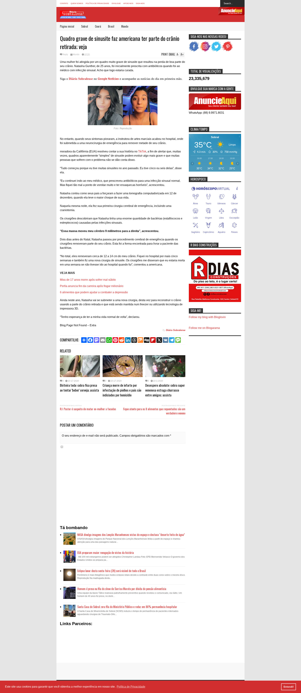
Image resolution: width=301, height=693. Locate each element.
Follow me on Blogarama (204, 327)
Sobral (84, 26)
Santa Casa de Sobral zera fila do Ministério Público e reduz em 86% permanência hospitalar (127, 607)
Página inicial (67, 26)
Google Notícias (108, 78)
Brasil (111, 26)
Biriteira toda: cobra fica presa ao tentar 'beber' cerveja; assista (79, 387)
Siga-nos (140, 3)
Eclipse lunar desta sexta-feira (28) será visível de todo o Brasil (111, 571)
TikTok (142, 151)
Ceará (98, 26)
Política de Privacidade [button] (131, 686)
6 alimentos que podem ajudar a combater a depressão (94, 292)
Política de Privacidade (97, 3)
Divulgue (116, 3)
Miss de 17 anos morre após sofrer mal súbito (88, 279)
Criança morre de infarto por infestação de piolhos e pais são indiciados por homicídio (122, 390)
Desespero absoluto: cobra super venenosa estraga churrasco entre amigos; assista (165, 390)
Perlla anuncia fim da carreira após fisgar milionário (91, 286)
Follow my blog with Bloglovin (207, 317)
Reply (65, 54)
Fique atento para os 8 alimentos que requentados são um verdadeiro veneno (154, 411)
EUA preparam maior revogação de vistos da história (105, 553)
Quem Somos (77, 3)
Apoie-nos (128, 3)
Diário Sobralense (81, 78)
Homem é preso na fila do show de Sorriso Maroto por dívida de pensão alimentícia (121, 589)
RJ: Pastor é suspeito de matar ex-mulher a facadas (88, 409)
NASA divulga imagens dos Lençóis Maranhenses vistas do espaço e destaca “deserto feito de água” (131, 535)
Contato (64, 3)
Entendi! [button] (289, 686)
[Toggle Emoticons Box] (62, 447)
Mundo (124, 26)
